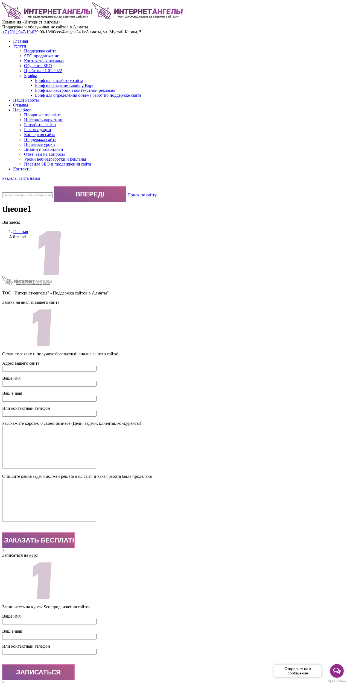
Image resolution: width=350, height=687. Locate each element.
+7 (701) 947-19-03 (19, 32)
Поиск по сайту (142, 195)
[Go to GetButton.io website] (337, 681)
